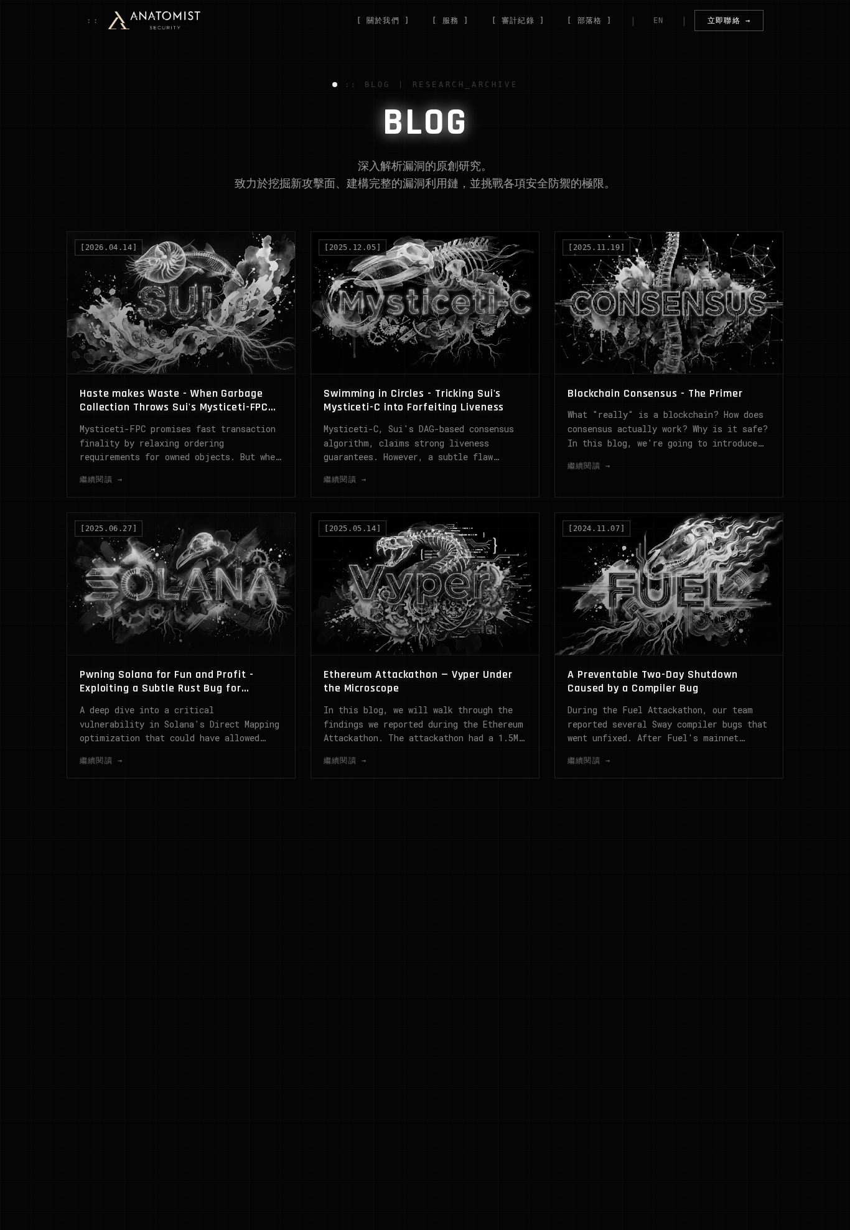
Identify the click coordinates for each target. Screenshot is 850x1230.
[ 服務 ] (450, 20)
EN (658, 20)
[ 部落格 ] (589, 20)
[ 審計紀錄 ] (518, 20)
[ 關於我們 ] (383, 20)
